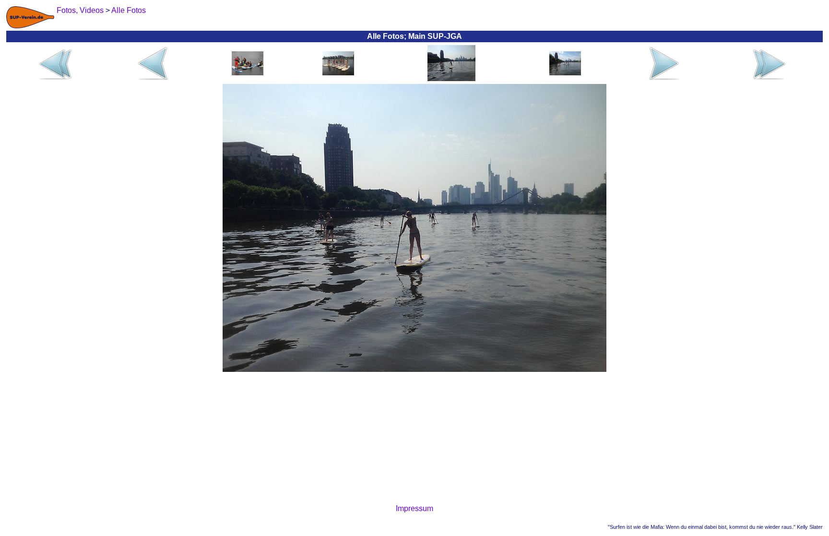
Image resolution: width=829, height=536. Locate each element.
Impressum (414, 508)
